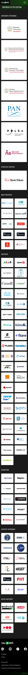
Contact (3, 657)
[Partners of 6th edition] (14, 29)
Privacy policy (4, 662)
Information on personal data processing (10, 668)
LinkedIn (2, 649)
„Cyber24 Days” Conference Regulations (10, 665)
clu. (26, 673)
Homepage (3, 654)
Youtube (10, 649)
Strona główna (5, 2)
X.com (17, 649)
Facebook (25, 649)
